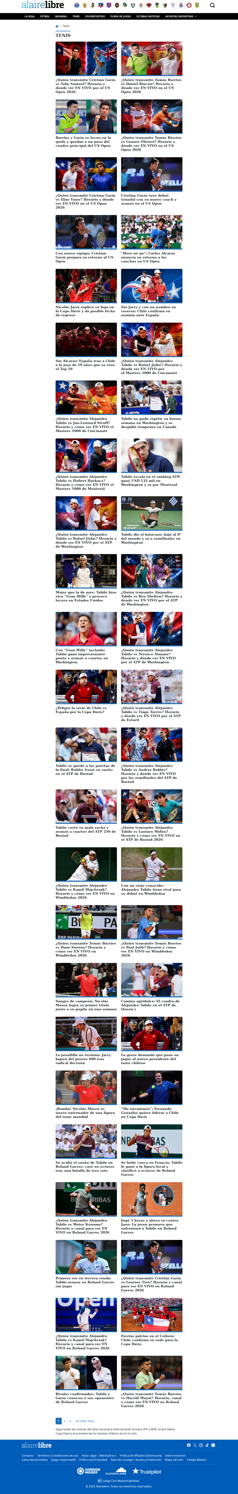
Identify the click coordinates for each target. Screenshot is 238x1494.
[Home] (43, 5)
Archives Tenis (85, 1421)
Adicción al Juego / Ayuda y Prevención (136, 1460)
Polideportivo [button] (95, 16)
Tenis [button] (76, 16)
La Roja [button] (29, 16)
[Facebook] (189, 1445)
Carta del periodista (35, 1460)
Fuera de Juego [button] (120, 16)
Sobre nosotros (175, 1455)
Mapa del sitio (174, 1460)
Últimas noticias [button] (148, 16)
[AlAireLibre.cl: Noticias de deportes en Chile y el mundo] (37, 1445)
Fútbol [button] (45, 16)
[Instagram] (201, 1445)
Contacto (28, 1455)
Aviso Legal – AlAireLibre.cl (99, 1455)
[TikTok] (207, 1445)
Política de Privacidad (93, 1460)
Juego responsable (63, 1460)
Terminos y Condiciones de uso (57, 1455)
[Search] (212, 5)
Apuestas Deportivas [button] (179, 16)
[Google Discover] (213, 1445)
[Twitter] (195, 1445)
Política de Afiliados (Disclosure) (141, 1455)
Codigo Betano (196, 1460)
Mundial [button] (61, 16)
